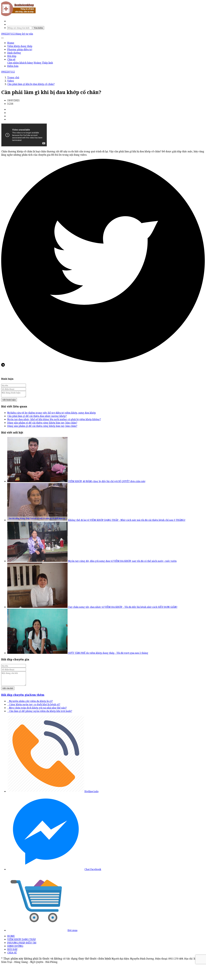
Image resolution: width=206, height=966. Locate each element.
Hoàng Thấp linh (43, 62)
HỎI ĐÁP (12, 949)
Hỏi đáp (11, 56)
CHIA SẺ (12, 952)
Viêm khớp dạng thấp (19, 46)
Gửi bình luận (9, 399)
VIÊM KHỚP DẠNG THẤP (21, 939)
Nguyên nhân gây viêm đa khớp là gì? (30, 701)
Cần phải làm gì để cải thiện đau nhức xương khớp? (37, 416)
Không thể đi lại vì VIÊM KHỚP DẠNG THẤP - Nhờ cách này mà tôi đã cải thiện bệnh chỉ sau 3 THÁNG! (126, 520)
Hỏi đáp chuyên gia (15, 695)
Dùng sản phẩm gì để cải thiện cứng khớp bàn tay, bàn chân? (42, 422)
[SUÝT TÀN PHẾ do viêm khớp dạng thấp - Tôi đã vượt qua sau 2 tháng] (37, 653)
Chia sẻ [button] (11, 59)
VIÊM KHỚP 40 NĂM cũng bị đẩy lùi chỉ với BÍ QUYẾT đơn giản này (106, 481)
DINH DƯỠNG (15, 946)
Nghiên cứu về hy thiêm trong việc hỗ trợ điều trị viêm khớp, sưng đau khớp (51, 412)
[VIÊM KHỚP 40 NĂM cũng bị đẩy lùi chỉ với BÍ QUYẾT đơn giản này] (37, 481)
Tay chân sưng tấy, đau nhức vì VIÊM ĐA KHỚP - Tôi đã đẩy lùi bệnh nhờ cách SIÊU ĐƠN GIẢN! (122, 607)
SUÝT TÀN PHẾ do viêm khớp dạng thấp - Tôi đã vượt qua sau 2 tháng (108, 653)
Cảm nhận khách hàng (20, 62)
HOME (11, 936)
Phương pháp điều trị (19, 49)
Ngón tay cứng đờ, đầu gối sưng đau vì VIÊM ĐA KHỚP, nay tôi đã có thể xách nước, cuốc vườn (122, 561)
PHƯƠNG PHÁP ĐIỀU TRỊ (21, 942)
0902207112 (8, 33)
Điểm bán (12, 66)
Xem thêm (36, 695)
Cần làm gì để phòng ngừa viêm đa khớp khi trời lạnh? (39, 711)
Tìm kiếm (38, 28)
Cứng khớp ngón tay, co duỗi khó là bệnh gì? (33, 704)
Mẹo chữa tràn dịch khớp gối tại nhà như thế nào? (37, 707)
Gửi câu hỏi (7, 688)
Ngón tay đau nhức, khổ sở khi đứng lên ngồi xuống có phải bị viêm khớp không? (54, 419)
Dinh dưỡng (14, 52)
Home (10, 42)
